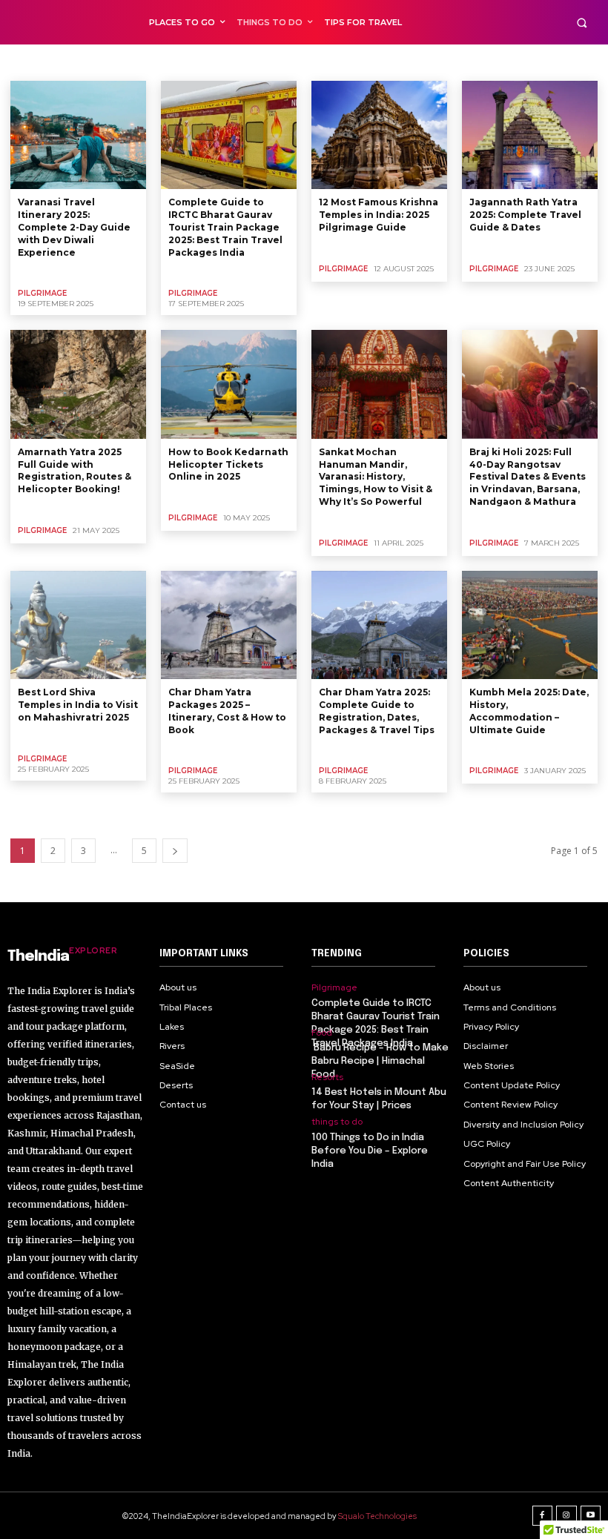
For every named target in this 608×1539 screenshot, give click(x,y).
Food (129, 61)
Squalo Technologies (377, 1516)
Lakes (263, 61)
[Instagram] (566, 1516)
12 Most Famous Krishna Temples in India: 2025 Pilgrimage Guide (378, 214)
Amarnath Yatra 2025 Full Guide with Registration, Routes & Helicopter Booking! (74, 470)
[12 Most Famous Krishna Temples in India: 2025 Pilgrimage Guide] (379, 135)
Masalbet (308, 61)
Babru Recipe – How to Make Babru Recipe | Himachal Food (380, 1061)
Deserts (88, 61)
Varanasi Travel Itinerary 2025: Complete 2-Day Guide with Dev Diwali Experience (74, 226)
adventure (37, 61)
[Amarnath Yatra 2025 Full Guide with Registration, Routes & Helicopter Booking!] (78, 384)
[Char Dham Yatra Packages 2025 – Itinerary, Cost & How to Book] (229, 625)
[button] (581, 22)
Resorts (327, 1077)
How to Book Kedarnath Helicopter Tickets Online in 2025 (228, 464)
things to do (337, 1121)
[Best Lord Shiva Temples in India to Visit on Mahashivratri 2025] (78, 625)
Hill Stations (214, 61)
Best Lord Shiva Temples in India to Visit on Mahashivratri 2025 (78, 704)
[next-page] (175, 850)
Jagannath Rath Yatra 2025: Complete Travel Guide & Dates (525, 214)
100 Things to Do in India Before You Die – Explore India (369, 1151)
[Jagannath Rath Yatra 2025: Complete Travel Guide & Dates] (530, 135)
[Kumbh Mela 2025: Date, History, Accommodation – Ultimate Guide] (530, 625)
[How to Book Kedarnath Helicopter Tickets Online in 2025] (229, 384)
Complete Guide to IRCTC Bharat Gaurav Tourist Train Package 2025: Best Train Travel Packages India (225, 226)
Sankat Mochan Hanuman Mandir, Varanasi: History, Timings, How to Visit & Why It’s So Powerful (375, 476)
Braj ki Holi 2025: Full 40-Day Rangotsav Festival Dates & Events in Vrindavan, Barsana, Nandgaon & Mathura (527, 476)
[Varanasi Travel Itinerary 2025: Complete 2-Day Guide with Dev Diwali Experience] (78, 135)
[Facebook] (542, 1516)
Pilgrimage (42, 293)
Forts (165, 61)
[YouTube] (591, 1516)
